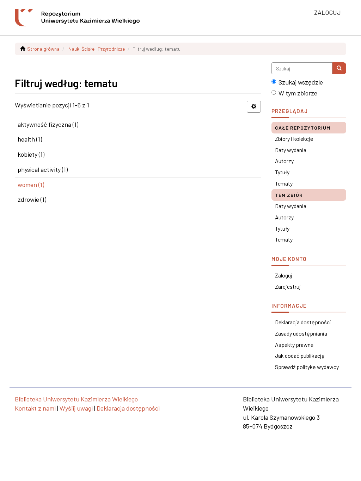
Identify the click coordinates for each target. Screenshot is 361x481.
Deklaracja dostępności (303, 322)
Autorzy (284, 160)
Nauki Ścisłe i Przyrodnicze (96, 49)
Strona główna (43, 49)
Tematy (284, 183)
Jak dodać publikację (300, 355)
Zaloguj (283, 275)
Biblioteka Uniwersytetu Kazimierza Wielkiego (76, 399)
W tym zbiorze (298, 93)
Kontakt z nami (35, 408)
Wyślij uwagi (76, 408)
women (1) (31, 184)
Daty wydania (290, 149)
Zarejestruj (288, 286)
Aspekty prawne (294, 344)
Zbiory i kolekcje (294, 138)
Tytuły (282, 172)
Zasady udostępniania (301, 333)
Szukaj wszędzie (301, 82)
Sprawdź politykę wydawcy (307, 366)
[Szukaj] (339, 68)
